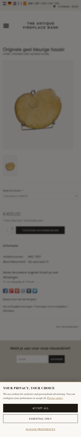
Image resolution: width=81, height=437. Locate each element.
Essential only (40, 418)
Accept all (40, 408)
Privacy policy (55, 398)
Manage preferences (40, 429)
